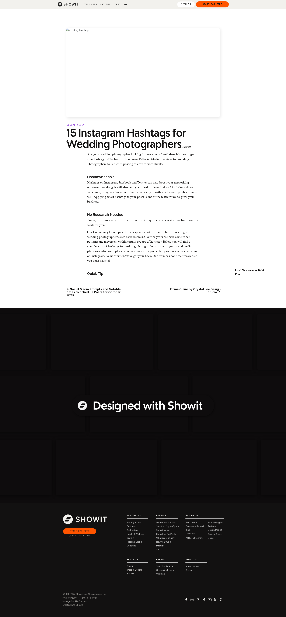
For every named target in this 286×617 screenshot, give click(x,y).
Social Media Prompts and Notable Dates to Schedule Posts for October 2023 (93, 292)
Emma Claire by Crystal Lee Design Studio (195, 290)
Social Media (75, 124)
